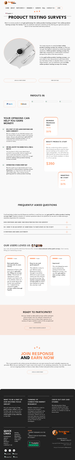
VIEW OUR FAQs (55, 80)
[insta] (15, 457)
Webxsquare (68, 447)
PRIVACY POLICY (66, 440)
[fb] (6, 450)
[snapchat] (8, 457)
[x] (10, 450)
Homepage (7, 436)
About (6, 438)
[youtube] (7, 454)
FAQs (5, 440)
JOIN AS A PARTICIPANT (20, 80)
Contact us (8, 445)
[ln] (14, 450)
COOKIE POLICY (62, 438)
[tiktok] (15, 454)
